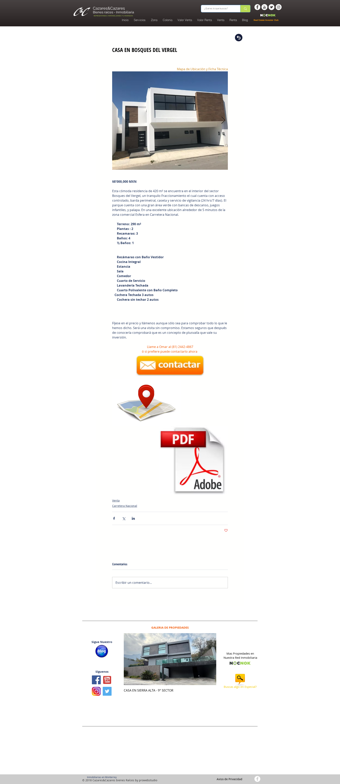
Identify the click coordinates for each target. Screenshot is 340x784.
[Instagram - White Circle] (279, 7)
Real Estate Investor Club (266, 20)
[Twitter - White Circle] (271, 7)
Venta (116, 500)
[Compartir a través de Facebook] (114, 518)
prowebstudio (148, 780)
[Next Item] (210, 659)
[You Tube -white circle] (264, 7)
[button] (167, 20)
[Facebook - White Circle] (257, 7)
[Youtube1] (107, 679)
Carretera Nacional (124, 506)
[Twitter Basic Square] (107, 691)
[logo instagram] (96, 691)
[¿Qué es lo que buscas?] (245, 8)
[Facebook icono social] (96, 679)
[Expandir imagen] (170, 120)
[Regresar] (238, 37)
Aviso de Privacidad (229, 779)
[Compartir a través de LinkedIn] (133, 518)
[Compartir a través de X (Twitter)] (124, 518)
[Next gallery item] (223, 121)
